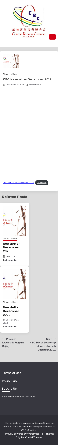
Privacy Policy (9, 380)
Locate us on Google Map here (18, 396)
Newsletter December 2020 (11, 311)
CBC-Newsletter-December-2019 (18, 182)
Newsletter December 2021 (11, 247)
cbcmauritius (35, 84)
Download (41, 182)
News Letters (10, 74)
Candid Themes (33, 437)
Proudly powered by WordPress (22, 433)
